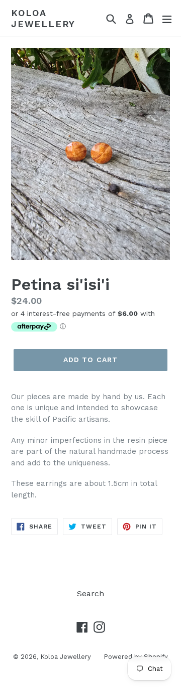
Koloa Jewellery (43, 18)
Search (90, 593)
